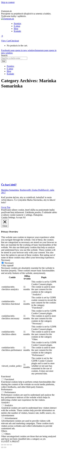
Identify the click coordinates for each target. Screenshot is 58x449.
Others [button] (4, 431)
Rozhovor (24, 190)
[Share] (5, 444)
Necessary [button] (5, 260)
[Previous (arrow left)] (2, 447)
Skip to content (7, 2)
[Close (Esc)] (2, 444)
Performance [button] (6, 389)
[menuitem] (17, 23)
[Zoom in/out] (11, 444)
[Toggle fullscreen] (8, 444)
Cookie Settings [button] (8, 217)
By (38, 190)
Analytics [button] (5, 402)
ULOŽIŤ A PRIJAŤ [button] (10, 441)
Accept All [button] (20, 217)
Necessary (9, 263)
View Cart (5, 41)
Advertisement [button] (7, 415)
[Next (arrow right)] (5, 447)
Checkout (14, 41)
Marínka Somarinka (10, 190)
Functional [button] (6, 376)
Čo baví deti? (9, 184)
